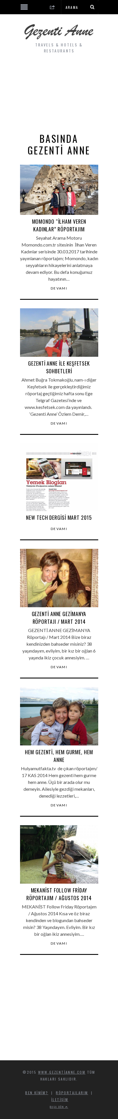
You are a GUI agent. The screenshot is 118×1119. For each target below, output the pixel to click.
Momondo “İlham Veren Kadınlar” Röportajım (59, 225)
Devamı (59, 288)
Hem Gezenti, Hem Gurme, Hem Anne (59, 755)
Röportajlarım (72, 1092)
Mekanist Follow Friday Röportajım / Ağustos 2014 (59, 894)
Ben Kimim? (36, 1092)
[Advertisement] (59, 93)
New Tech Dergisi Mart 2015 (59, 517)
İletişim (59, 1099)
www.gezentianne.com (62, 1072)
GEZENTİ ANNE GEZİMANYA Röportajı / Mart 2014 (59, 617)
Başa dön (57, 1106)
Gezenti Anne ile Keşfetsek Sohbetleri (59, 367)
